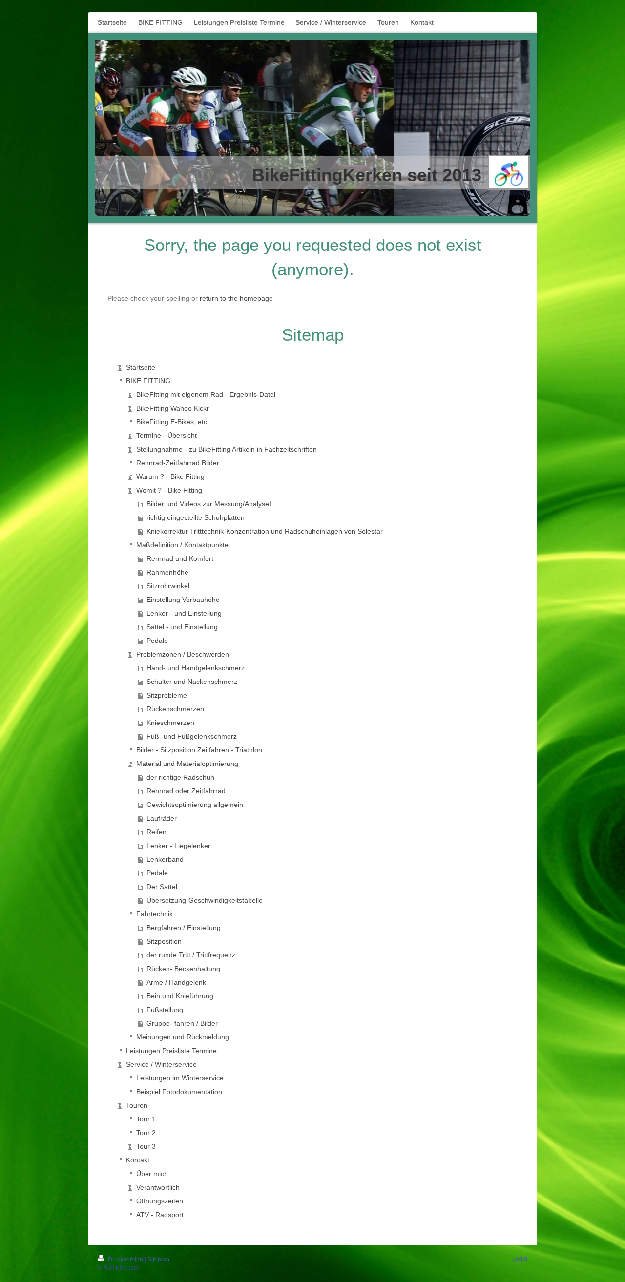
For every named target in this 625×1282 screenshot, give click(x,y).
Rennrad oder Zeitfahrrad (186, 791)
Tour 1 (146, 1119)
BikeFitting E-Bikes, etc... (174, 422)
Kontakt (137, 1160)
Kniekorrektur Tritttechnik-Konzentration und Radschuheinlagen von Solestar (264, 531)
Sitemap (158, 1259)
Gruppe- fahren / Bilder (182, 1023)
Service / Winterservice (161, 1064)
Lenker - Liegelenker (178, 845)
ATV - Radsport (160, 1215)
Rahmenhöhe (167, 572)
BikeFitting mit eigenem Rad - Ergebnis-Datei (205, 394)
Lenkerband (165, 859)
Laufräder (161, 818)
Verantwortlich (158, 1187)
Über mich (152, 1174)
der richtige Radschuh (180, 777)
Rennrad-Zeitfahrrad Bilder (177, 463)
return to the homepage (236, 298)
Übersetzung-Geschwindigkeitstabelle (204, 900)
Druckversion (125, 1259)
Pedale (157, 640)
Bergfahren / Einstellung (183, 927)
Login (519, 1258)
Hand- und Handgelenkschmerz (195, 668)
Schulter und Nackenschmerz (191, 681)
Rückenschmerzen (175, 709)
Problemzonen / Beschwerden (182, 654)
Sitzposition (164, 941)
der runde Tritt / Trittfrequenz (190, 955)
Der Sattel (161, 886)
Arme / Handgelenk (176, 982)
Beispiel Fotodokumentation (179, 1092)
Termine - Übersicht (166, 435)
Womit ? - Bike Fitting (169, 490)
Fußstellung (164, 1009)
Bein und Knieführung (179, 996)
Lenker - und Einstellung (184, 613)
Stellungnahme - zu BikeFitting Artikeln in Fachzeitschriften (226, 449)
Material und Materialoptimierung (187, 763)
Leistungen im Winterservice (180, 1078)
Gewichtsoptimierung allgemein (194, 804)
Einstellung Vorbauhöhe (183, 599)
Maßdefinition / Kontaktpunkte (182, 545)
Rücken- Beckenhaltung (183, 968)
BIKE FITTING (148, 381)
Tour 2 (146, 1133)
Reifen (156, 832)
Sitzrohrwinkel (167, 586)
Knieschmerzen (170, 722)
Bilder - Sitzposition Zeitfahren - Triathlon (199, 750)
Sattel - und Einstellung (182, 627)
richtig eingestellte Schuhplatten (195, 517)
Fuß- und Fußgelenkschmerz (191, 736)
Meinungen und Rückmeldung (182, 1037)
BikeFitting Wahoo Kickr (172, 408)
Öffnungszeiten (159, 1201)
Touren (136, 1105)
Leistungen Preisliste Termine (171, 1051)
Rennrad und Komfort (179, 558)
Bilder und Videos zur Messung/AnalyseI (208, 504)
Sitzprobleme (166, 695)
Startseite (140, 367)
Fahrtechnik (154, 914)
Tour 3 (146, 1146)
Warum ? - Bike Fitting (170, 476)
